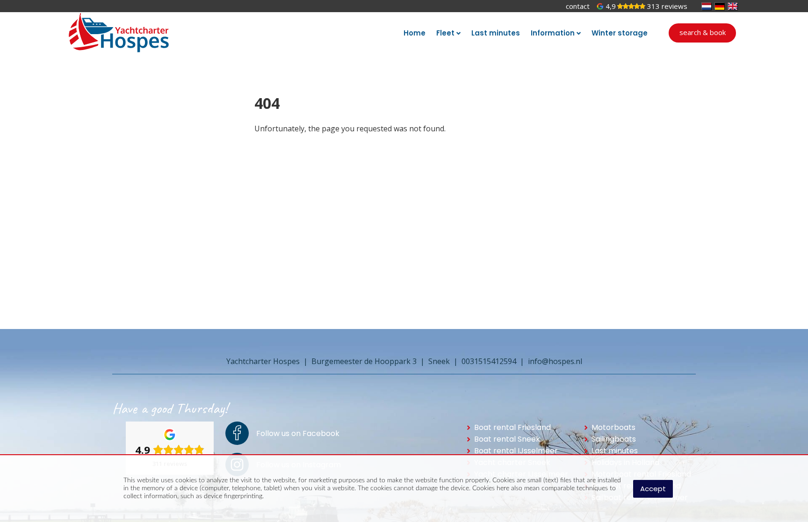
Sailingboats (614, 439)
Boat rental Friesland (512, 427)
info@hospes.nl (555, 361)
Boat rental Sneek (507, 439)
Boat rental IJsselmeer (516, 450)
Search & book (702, 32)
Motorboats (613, 427)
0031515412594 (489, 361)
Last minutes (615, 450)
